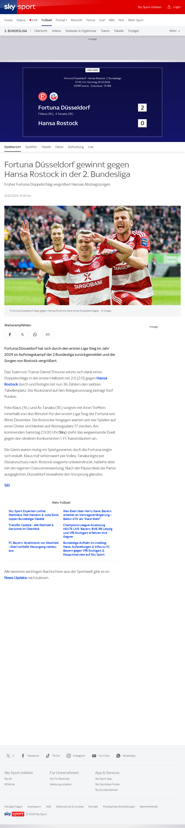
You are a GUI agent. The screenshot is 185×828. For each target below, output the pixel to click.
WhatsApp (129, 755)
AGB (48, 806)
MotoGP (76, 20)
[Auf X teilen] (22, 334)
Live (90, 147)
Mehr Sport (136, 20)
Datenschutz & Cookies (70, 806)
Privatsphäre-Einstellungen (119, 806)
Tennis (90, 20)
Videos (21, 20)
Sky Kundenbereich (106, 790)
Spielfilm (31, 147)
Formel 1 (61, 20)
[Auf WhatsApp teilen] (35, 334)
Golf (102, 20)
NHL (121, 20)
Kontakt (93, 806)
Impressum (34, 806)
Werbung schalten (61, 784)
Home (8, 20)
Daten (59, 147)
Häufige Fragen (13, 806)
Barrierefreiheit (149, 806)
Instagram (79, 755)
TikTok (56, 755)
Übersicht (41, 31)
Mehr (173, 31)
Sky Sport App (103, 778)
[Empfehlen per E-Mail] (47, 334)
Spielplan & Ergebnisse (80, 31)
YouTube (103, 755)
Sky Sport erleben (150, 7)
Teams (105, 31)
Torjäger (133, 31)
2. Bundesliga (16, 31)
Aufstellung (76, 147)
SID (7, 485)
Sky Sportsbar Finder (107, 784)
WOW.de (9, 784)
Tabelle (119, 31)
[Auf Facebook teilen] (9, 334)
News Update (15, 577)
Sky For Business (60, 778)
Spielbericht (12, 147)
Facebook (33, 755)
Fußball (47, 20)
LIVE (35, 20)
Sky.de (8, 778)
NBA (112, 20)
